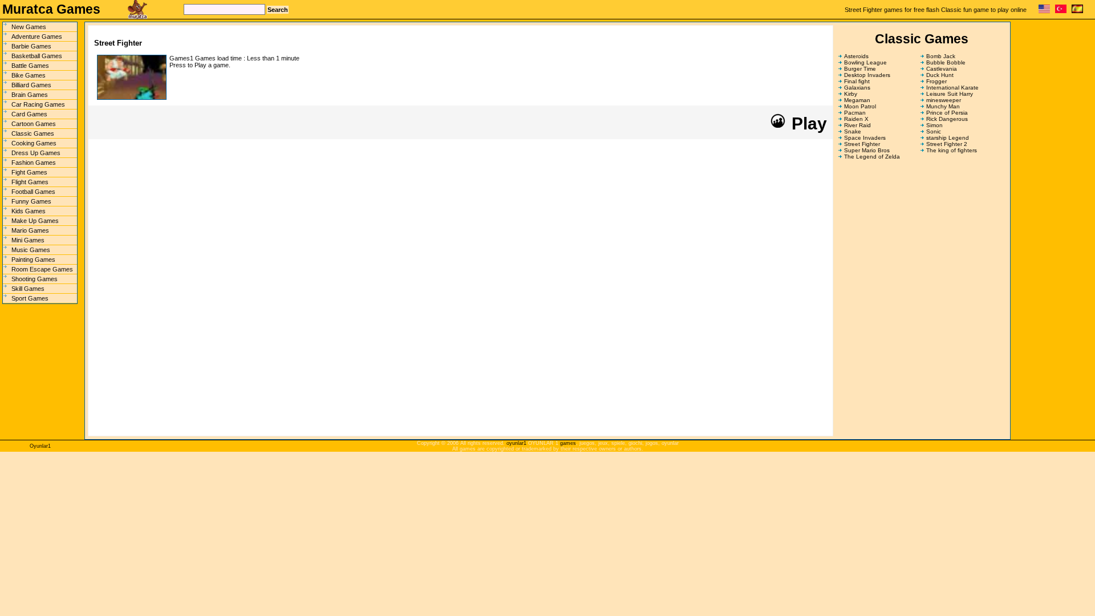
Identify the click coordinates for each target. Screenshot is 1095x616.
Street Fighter (862, 144)
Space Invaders (865, 138)
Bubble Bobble (946, 62)
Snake (852, 131)
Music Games (30, 249)
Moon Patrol (860, 106)
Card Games (29, 114)
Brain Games (29, 94)
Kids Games (28, 211)
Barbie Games (31, 46)
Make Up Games (35, 220)
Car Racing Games (38, 104)
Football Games (33, 191)
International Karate (952, 87)
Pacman (855, 113)
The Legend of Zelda (872, 156)
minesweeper (943, 100)
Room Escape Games (42, 269)
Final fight (857, 81)
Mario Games (30, 230)
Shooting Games (34, 278)
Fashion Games (33, 162)
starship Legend (947, 138)
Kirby (850, 94)
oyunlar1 (516, 443)
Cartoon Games (33, 123)
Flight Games (29, 182)
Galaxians (857, 87)
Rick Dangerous (947, 119)
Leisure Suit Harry (949, 94)
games (568, 443)
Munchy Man (943, 106)
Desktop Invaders (867, 75)
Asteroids (856, 56)
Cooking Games (33, 143)
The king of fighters (951, 150)
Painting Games (33, 259)
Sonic (933, 131)
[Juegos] (1077, 11)
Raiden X (856, 119)
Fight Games (29, 172)
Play (807, 123)
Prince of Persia (947, 113)
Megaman (857, 100)
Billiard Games (31, 85)
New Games (28, 26)
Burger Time (860, 69)
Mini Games (27, 240)
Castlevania (941, 69)
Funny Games (31, 201)
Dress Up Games (35, 152)
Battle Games (30, 65)
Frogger (936, 81)
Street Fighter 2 (946, 144)
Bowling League (865, 62)
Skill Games (27, 288)
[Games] (1044, 11)
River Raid (857, 125)
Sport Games (29, 298)
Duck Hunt (940, 75)
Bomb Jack (940, 56)
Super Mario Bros (867, 150)
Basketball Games (36, 55)
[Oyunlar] (1060, 11)
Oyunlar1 (40, 446)
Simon (934, 125)
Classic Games (32, 133)
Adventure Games (36, 36)
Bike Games (28, 75)
